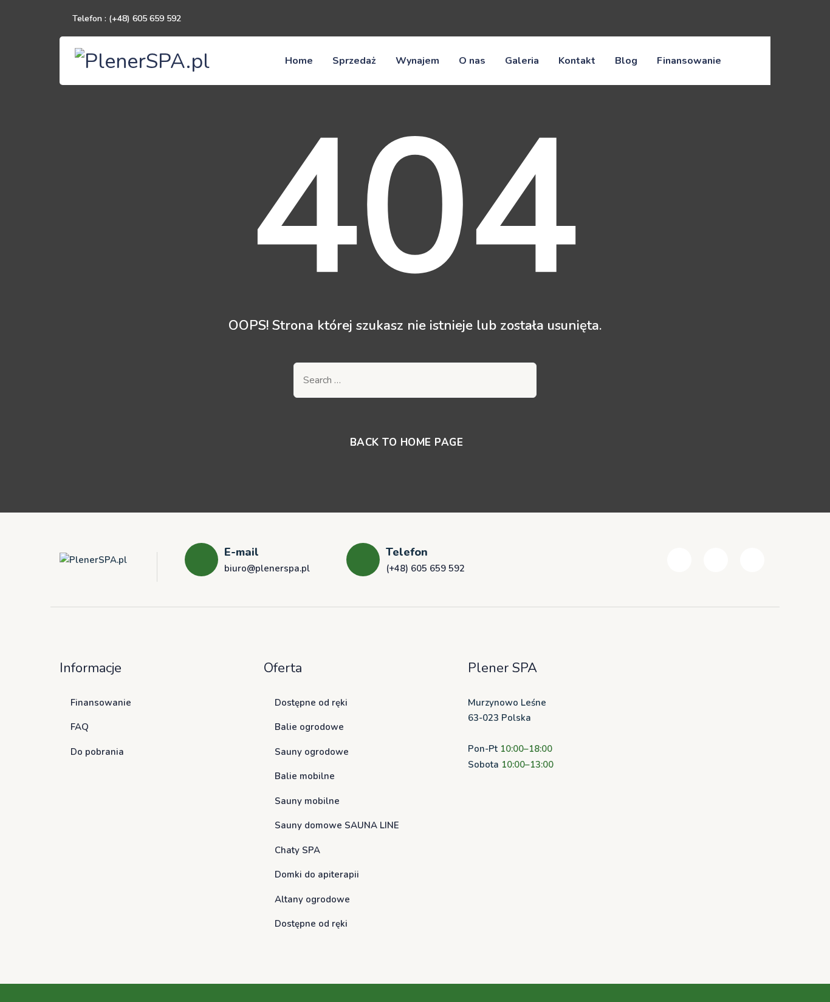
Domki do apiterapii (317, 874)
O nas (472, 60)
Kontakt (576, 60)
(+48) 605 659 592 (145, 18)
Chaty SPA (297, 850)
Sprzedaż (354, 60)
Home (299, 60)
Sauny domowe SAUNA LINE (337, 825)
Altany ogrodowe (312, 899)
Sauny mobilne (307, 801)
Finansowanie (689, 60)
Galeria (522, 60)
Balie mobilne (305, 776)
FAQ (79, 727)
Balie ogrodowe (309, 727)
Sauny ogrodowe (312, 752)
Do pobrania (97, 752)
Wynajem (417, 60)
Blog (626, 60)
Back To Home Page (407, 442)
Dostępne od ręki (311, 703)
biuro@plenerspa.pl (267, 568)
